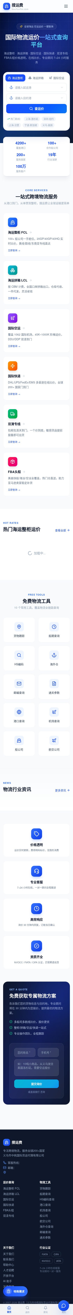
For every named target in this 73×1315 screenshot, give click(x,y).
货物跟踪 (45, 1188)
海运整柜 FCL (11, 1188)
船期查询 (45, 1194)
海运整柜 (17, 78)
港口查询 (45, 1205)
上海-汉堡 (14, 125)
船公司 (44, 1215)
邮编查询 (45, 1232)
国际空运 (58, 78)
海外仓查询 (46, 1226)
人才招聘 (8, 1270)
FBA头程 (8, 1210)
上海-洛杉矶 (32, 118)
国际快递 (8, 1205)
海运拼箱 (38, 78)
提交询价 (36, 1084)
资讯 (45, 1312)
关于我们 (8, 1254)
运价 (27, 1312)
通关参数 (45, 1237)
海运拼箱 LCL (11, 1194)
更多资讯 (60, 790)
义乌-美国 (47, 125)
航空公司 (45, 1221)
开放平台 (8, 1275)
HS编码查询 (47, 1199)
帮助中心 (8, 1265)
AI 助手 (7, 1281)
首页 (9, 1312)
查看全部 (60, 530)
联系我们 (8, 1259)
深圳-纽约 (49, 118)
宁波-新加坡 (31, 125)
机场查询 (45, 1210)
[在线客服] (63, 1305)
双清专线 (8, 1215)
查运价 (39, 108)
